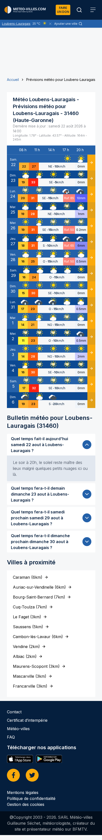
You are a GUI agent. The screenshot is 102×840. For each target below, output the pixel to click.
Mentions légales (22, 792)
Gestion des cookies (25, 804)
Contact (14, 711)
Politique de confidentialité (31, 798)
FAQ (11, 737)
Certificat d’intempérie (27, 720)
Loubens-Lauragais (16, 23)
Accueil (13, 79)
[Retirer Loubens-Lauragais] (50, 24)
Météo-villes (18, 728)
